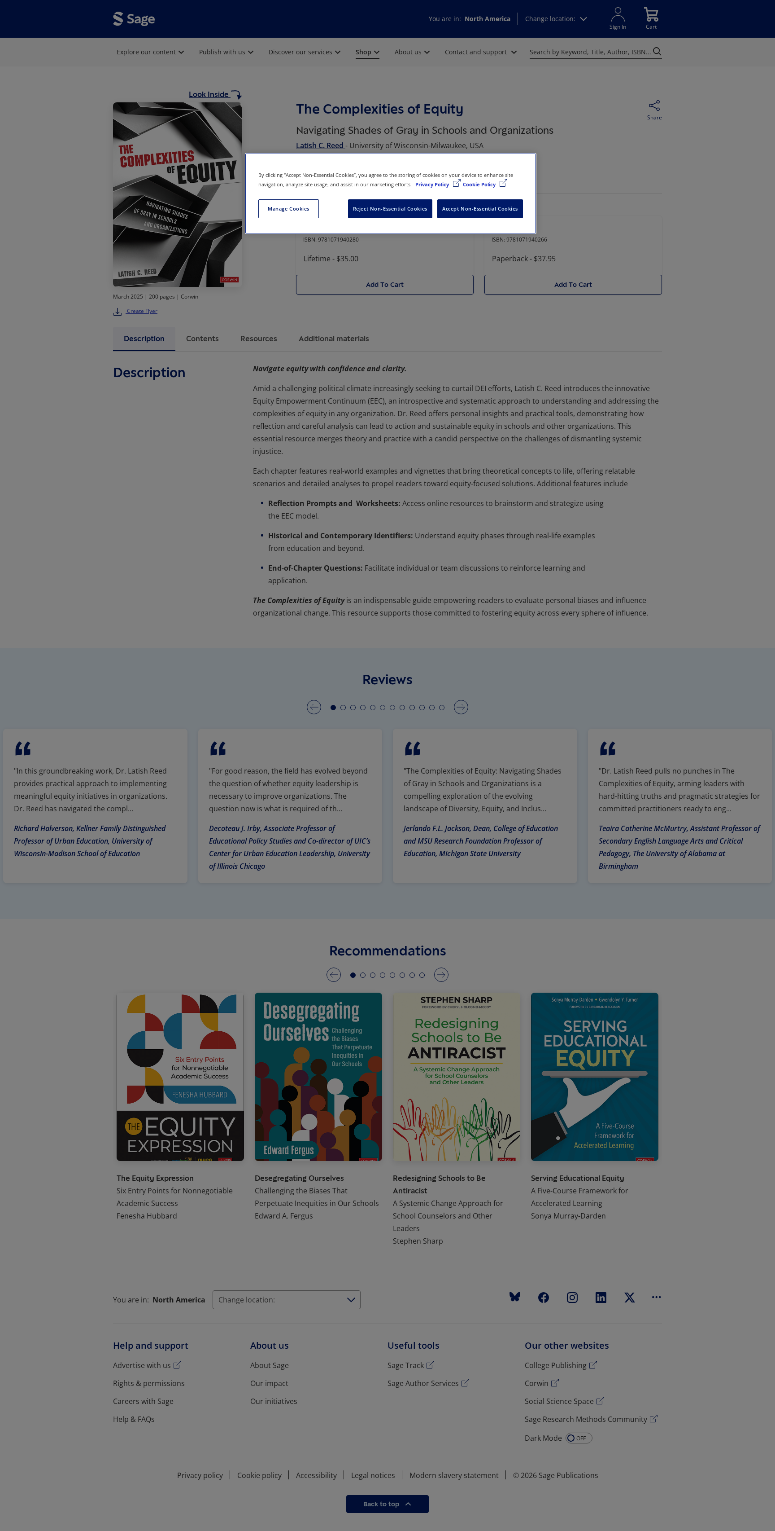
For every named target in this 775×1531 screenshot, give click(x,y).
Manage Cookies (288, 208)
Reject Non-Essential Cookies (390, 208)
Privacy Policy (432, 184)
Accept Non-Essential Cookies (480, 208)
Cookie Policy (480, 184)
